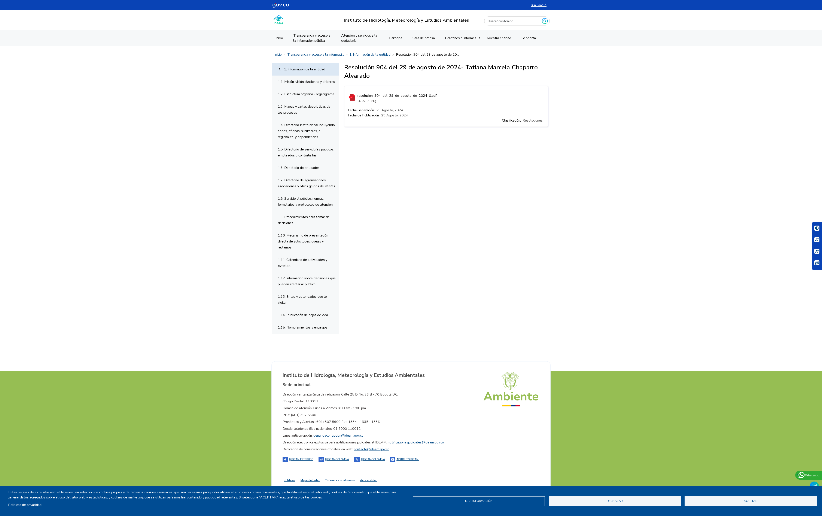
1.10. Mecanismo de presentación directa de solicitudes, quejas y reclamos (303, 241)
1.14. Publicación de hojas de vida (303, 315)
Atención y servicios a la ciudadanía (359, 38)
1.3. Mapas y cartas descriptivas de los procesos (304, 109)
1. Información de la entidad (369, 54)
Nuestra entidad (499, 38)
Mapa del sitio (310, 480)
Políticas (289, 480)
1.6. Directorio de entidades (299, 167)
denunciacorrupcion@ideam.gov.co (338, 435)
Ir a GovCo (539, 5)
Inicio (279, 38)
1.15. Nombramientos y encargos (303, 327)
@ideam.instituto (301, 459)
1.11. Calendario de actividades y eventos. (302, 262)
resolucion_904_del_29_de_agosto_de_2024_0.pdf (397, 95)
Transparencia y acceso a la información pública (311, 38)
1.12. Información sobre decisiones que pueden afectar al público (307, 281)
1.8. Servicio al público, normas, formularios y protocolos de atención (305, 201)
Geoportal (529, 38)
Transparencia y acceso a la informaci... (315, 54)
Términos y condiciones (340, 480)
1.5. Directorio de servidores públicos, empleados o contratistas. (306, 152)
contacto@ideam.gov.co (371, 449)
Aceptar (750, 501)
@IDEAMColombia (337, 459)
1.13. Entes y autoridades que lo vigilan (302, 299)
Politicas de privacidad (25, 505)
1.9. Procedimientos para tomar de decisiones (304, 220)
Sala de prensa (423, 38)
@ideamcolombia (373, 459)
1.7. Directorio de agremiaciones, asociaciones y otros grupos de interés (306, 183)
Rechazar (615, 501)
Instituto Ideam (407, 459)
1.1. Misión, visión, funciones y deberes (306, 81)
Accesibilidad (368, 480)
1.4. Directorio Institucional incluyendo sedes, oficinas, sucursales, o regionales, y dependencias (306, 131)
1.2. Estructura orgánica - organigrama (306, 94)
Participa (395, 38)
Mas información (479, 501)
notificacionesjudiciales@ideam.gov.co (416, 442)
